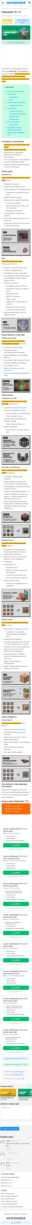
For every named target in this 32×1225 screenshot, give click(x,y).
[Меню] (2, 3)
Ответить (8, 1149)
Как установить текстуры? (9, 1201)
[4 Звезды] (7, 1078)
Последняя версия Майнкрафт (10, 1177)
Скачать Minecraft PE (17, 1074)
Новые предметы (13, 122)
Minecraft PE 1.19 (6, 1186)
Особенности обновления (16, 91)
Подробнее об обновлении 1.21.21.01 (16, 1058)
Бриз (11, 100)
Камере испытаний (19, 408)
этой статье (6, 795)
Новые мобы (11, 94)
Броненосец (14, 97)
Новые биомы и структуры (16, 102)
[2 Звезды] (5, 1078)
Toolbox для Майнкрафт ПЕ (9, 1204)
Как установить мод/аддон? (9, 1196)
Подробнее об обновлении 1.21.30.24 (16, 1064)
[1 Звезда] (4, 1078)
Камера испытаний (16, 105)
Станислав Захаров (18, 1071)
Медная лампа (14, 119)
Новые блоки (11, 108)
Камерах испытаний (21, 629)
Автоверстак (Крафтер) (18, 114)
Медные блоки (14, 116)
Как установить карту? (8, 1193)
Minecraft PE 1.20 (6, 1183)
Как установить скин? (7, 1199)
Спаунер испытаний (16, 111)
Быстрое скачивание (16, 42)
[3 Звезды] (6, 1078)
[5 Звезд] (8, 1078)
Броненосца (21, 729)
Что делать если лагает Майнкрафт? (12, 1206)
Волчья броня (14, 125)
